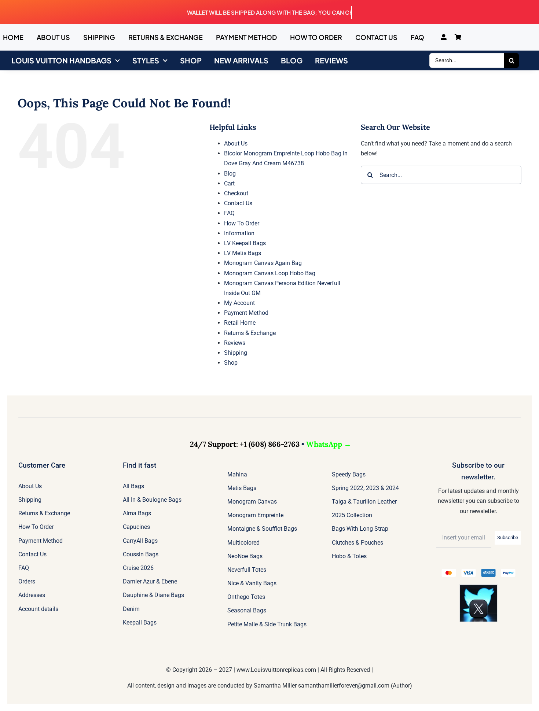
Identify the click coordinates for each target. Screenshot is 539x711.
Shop (231, 362)
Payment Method (246, 312)
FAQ (229, 213)
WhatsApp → (328, 444)
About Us (235, 143)
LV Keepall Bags (245, 243)
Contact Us (238, 203)
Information (239, 233)
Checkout (236, 193)
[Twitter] (478, 587)
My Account (239, 302)
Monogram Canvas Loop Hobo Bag (269, 273)
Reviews (234, 342)
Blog (230, 173)
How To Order (241, 223)
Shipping (235, 352)
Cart (229, 183)
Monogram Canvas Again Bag (263, 262)
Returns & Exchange (250, 332)
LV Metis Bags (242, 253)
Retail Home (240, 322)
